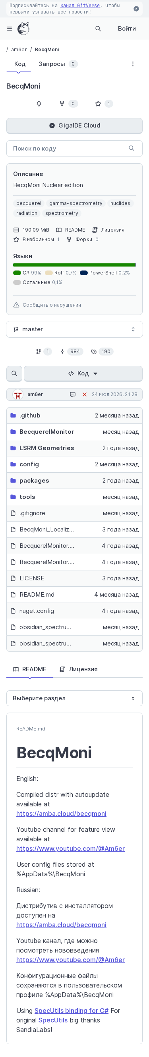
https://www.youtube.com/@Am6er (70, 848)
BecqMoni (47, 49)
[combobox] (74, 329)
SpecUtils (53, 1020)
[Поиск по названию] (14, 374)
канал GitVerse (80, 5)
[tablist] (64, 65)
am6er (19, 49)
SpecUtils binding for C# (71, 1010)
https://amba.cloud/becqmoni (61, 813)
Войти (127, 28)
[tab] (18, 64)
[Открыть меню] (9, 28)
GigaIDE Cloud (79, 125)
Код (83, 373)
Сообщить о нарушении (52, 305)
